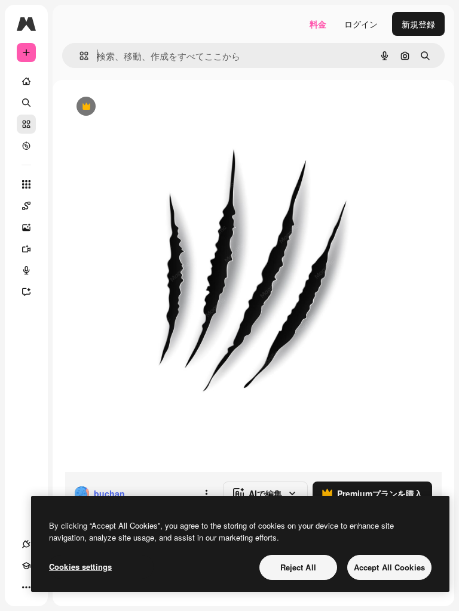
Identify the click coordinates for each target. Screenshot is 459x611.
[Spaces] (26, 205)
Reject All (298, 567)
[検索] (26, 102)
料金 (318, 24)
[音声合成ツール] (26, 270)
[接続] (26, 544)
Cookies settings (80, 566)
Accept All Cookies (389, 567)
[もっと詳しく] (26, 145)
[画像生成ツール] (26, 227)
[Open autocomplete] (79, 55)
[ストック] (26, 124)
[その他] (26, 587)
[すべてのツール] (26, 184)
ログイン (361, 24)
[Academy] (26, 565)
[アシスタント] (26, 291)
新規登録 (418, 24)
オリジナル (146, 107)
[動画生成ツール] (26, 248)
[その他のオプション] (206, 493)
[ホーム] (26, 81)
